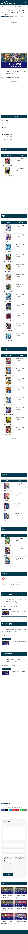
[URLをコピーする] (25, 810)
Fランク (6, 132)
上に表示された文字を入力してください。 (11, 864)
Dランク (6, 127)
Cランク (6, 125)
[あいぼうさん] (8, 2)
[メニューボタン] (25, 2)
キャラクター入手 (6, 16)
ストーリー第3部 (8, 139)
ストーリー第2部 (8, 137)
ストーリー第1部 (8, 134)
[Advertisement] (14, 37)
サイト (4, 852)
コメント (5, 826)
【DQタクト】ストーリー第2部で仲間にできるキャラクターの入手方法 (18, 643)
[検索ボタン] (20, 2)
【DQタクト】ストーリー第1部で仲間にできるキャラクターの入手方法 (18, 613)
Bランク (6, 122)
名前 (4, 842)
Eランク (6, 130)
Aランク (6, 120)
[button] (3, 810)
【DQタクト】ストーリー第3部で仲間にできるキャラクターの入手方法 (18, 673)
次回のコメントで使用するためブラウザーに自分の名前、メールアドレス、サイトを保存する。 (14, 858)
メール (4, 847)
